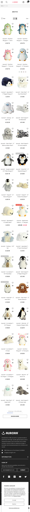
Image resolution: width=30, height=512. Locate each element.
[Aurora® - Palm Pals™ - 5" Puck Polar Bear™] (22, 82)
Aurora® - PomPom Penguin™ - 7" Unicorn (7, 65)
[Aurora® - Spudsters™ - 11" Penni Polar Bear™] (22, 236)
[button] (14, 18)
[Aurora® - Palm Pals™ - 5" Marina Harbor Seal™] (7, 134)
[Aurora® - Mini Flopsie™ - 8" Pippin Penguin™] (22, 262)
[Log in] (23, 2)
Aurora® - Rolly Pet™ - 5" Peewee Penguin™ (22, 170)
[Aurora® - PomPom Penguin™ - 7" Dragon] (22, 29)
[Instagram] (9, 477)
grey (21, 72)
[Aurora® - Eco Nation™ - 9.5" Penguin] (7, 313)
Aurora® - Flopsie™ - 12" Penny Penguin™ (8, 195)
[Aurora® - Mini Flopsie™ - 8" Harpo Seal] (22, 390)
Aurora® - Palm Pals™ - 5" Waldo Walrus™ (22, 298)
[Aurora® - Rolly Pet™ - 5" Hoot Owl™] (7, 288)
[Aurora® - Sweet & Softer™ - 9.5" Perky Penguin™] (7, 159)
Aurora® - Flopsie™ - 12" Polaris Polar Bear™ (22, 195)
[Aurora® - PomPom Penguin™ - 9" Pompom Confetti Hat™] (22, 339)
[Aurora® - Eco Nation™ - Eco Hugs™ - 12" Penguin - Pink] (7, 365)
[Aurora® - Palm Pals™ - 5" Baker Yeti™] (7, 390)
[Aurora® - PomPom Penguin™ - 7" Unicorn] (7, 54)
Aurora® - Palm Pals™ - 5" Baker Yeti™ (7, 401)
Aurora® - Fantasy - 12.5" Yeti (7, 247)
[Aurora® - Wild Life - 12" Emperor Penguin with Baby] (22, 313)
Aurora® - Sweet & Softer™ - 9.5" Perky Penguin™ (7, 170)
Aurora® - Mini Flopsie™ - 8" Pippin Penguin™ (22, 272)
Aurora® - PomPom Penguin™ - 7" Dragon (22, 39)
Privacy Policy (17, 496)
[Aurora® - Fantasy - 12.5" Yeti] (7, 236)
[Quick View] (12, 27)
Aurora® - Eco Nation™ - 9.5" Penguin (7, 324)
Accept (14, 500)
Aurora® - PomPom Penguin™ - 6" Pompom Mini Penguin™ (22, 65)
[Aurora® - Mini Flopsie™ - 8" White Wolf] (22, 108)
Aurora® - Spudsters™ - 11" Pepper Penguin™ (7, 93)
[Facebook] (4, 477)
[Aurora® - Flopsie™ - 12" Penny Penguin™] (7, 185)
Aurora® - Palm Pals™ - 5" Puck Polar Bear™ (22, 93)
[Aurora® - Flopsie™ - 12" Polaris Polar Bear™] (22, 185)
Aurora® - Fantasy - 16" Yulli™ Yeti (8, 118)
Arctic (6, 6)
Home (2, 6)
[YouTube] (20, 477)
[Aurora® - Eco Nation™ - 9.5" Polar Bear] (7, 262)
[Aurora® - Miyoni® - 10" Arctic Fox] (22, 365)
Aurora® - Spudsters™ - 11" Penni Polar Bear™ (22, 247)
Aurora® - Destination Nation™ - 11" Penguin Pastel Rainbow (22, 221)
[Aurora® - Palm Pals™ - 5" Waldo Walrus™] (22, 288)
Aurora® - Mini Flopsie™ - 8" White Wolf (22, 118)
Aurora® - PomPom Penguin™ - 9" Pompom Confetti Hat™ (22, 350)
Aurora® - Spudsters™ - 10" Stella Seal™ (7, 221)
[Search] (7, 2)
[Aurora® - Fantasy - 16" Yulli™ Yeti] (7, 108)
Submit (22, 470)
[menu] (2, 2)
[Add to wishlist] (12, 24)
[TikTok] (14, 477)
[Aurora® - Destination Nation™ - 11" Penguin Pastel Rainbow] (22, 211)
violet (25, 72)
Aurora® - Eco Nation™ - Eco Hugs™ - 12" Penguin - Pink (7, 375)
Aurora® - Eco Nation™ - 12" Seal (7, 350)
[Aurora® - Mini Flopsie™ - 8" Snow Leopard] (22, 134)
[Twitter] (26, 477)
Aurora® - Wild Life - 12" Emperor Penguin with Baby (22, 324)
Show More (15, 416)
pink (23, 72)
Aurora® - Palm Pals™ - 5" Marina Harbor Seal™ (7, 144)
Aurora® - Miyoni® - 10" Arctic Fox (22, 375)
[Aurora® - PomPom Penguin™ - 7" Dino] (7, 29)
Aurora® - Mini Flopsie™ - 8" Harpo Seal (22, 401)
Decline (14, 504)
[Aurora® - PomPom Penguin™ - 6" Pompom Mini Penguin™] (22, 54)
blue (19, 72)
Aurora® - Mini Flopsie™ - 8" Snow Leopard (22, 144)
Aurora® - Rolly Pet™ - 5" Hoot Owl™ (7, 298)
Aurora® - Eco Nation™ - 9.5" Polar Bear (7, 272)
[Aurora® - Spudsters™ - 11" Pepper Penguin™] (7, 82)
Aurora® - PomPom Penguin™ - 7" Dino (8, 39)
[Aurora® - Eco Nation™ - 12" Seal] (7, 339)
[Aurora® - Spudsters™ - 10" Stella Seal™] (7, 211)
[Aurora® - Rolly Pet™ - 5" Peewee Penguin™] (22, 159)
